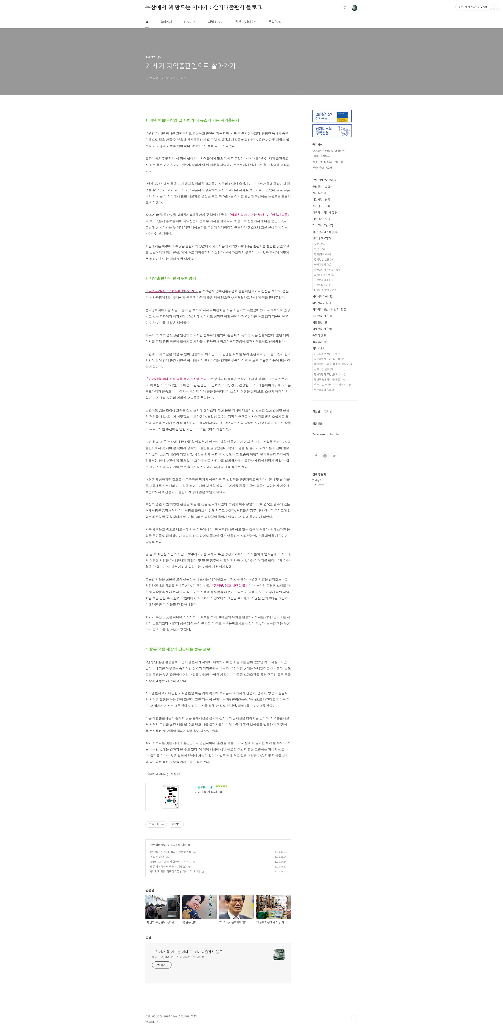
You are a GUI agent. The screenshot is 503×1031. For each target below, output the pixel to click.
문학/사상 (275, 21)
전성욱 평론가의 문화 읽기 (331, 379)
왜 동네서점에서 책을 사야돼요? (168, 866)
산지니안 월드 (323, 369)
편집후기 (320, 193)
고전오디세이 (323, 285)
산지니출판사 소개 (322, 167)
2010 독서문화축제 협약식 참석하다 (170, 862)
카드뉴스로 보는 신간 (328, 354)
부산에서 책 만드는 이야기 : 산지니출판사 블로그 (203, 7)
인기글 (328, 411)
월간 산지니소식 (246, 21)
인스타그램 (325, 455)
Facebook (318, 434)
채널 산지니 (216, 21)
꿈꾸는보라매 (323, 280)
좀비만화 (321, 206)
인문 (319, 249)
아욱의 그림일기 (325, 212)
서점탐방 (320, 322)
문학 (319, 244)
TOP (354, 1018)
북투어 (319, 335)
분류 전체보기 (325, 180)
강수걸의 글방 (158, 845)
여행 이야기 (322, 329)
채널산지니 (321, 303)
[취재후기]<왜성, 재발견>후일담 (333, 364)
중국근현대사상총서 (327, 269)
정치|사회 (322, 254)
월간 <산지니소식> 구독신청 (327, 162)
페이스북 (315, 455)
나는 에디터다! (204, 787)
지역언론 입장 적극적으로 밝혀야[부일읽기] (175, 871)
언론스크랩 (324, 389)
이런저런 (321, 199)
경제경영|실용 (324, 259)
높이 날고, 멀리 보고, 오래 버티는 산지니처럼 (178, 957)
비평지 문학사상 (325, 290)
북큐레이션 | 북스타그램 (329, 359)
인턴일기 (321, 219)
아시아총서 (322, 264)
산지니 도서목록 (321, 156)
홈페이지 (166, 21)
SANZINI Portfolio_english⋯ (329, 150)
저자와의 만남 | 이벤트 (329, 309)
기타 (319, 348)
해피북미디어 (323, 296)
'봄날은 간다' (157, 857)
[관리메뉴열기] (496, 7)
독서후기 (320, 342)
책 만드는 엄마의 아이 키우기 (332, 384)
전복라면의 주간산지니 (329, 374)
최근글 (316, 411)
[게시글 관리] (162, 824)
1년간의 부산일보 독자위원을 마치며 (171, 852)
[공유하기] (157, 824)
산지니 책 (190, 21)
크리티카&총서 (324, 275)
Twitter (335, 434)
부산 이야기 (322, 316)
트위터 (334, 455)
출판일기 (322, 186)
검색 (345, 8)
